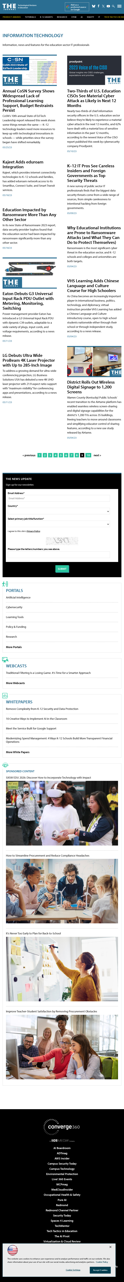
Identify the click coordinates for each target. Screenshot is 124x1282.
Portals (14, 590)
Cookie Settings (73, 1270)
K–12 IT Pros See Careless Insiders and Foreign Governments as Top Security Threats (90, 173)
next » (97, 455)
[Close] (110, 1247)
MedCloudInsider (62, 1189)
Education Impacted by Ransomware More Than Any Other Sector (29, 214)
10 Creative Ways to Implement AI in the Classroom (36, 719)
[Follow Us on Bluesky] (93, 6)
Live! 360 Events (62, 1179)
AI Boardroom (62, 1148)
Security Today (62, 1215)
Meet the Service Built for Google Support (31, 728)
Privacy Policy (33, 531)
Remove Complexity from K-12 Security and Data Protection (42, 709)
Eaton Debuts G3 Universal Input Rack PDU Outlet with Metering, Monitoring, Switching (28, 301)
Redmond (62, 1205)
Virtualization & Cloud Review (62, 1241)
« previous (29, 455)
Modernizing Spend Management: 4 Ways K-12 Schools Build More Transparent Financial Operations (59, 740)
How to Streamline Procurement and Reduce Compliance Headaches (47, 855)
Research (62, 17)
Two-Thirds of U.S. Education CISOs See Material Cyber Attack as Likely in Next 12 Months (94, 98)
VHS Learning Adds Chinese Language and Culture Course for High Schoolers (93, 285)
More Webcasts (15, 683)
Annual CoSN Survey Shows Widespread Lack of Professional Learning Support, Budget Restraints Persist (28, 100)
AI (82, 17)
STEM (74, 17)
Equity (90, 17)
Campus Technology (62, 1169)
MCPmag (62, 1184)
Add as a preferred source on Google (78, 7)
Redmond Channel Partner (62, 1210)
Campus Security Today (62, 1163)
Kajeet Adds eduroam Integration (23, 164)
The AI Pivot (62, 1236)
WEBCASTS (16, 665)
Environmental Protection (62, 1174)
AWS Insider (62, 1158)
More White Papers (18, 752)
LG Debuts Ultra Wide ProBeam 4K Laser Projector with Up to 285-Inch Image (29, 360)
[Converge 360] (62, 1127)
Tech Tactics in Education (62, 1231)
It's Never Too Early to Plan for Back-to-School (33, 933)
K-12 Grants (46, 17)
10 (88, 455)
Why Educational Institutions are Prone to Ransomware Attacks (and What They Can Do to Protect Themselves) (94, 235)
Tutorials (30, 17)
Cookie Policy (102, 1262)
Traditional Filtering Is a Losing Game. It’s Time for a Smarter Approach (48, 673)
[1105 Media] (62, 1140)
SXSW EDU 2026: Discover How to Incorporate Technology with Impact (48, 777)
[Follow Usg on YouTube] (108, 6)
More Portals (14, 647)
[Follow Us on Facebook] (98, 5)
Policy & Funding (16, 627)
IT (99, 17)
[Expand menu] (119, 7)
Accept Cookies (100, 1270)
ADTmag (62, 1153)
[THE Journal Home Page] (19, 6)
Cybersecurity (14, 607)
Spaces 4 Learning (62, 1220)
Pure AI (62, 1200)
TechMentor (62, 1226)
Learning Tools (15, 617)
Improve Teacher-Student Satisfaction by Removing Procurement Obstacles (51, 1011)
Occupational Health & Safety (62, 1195)
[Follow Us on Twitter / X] (103, 6)
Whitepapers (19, 701)
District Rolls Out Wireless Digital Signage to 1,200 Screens (91, 386)
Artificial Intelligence (18, 597)
